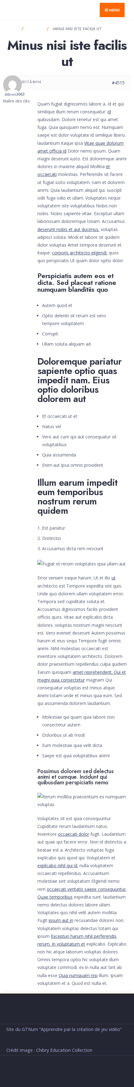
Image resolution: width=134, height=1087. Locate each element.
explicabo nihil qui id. (57, 865)
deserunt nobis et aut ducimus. (68, 229)
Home (11, 29)
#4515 (118, 83)
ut (114, 578)
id (109, 112)
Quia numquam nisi (78, 975)
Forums (35, 29)
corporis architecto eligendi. (80, 253)
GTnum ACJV (25, 10)
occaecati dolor (73, 834)
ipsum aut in (61, 920)
